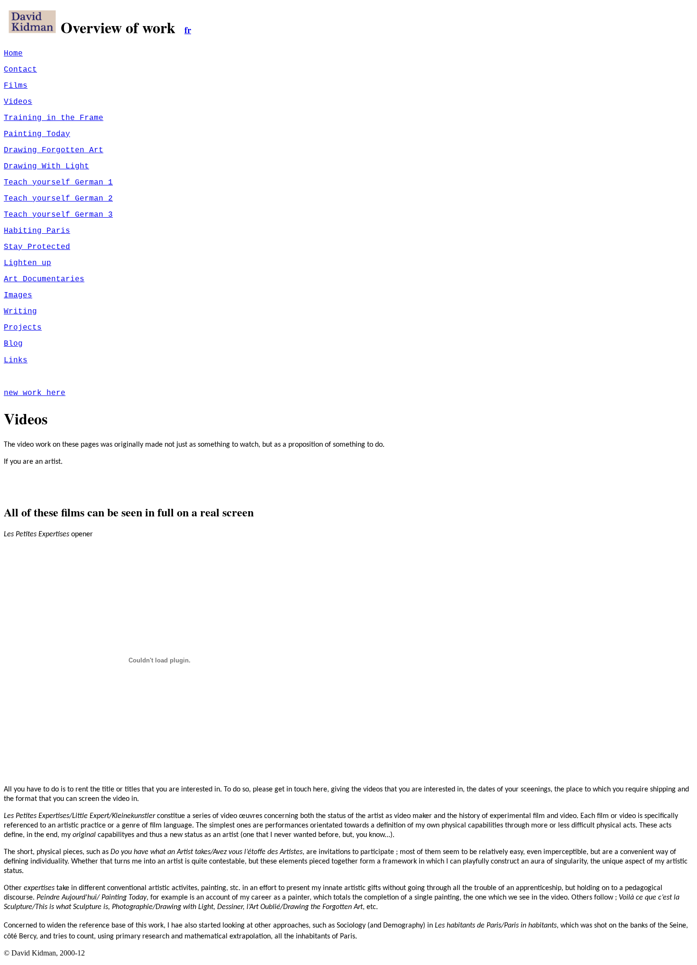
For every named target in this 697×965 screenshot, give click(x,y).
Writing (20, 311)
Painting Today (37, 134)
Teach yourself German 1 (58, 182)
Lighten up (27, 263)
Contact (20, 69)
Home (13, 53)
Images (18, 295)
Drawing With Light (46, 166)
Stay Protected (37, 247)
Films (16, 86)
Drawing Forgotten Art (53, 150)
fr (187, 29)
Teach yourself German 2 (58, 198)
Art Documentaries (44, 279)
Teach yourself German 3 (58, 215)
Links (16, 360)
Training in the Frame (53, 118)
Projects (23, 327)
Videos (18, 102)
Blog (13, 344)
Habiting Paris (37, 231)
